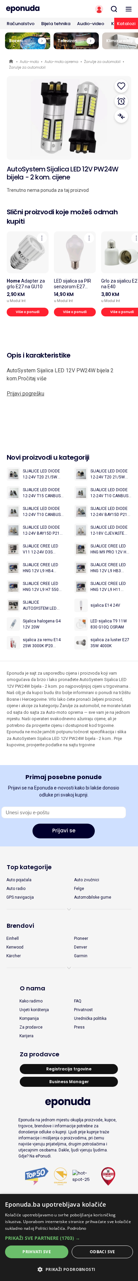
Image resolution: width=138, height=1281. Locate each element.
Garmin (80, 956)
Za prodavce (31, 1027)
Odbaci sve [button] (102, 1252)
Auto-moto (29, 61)
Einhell (12, 938)
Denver (80, 947)
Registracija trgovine (68, 1069)
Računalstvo (20, 23)
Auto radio (15, 888)
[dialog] (69, 1237)
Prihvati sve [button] (36, 1252)
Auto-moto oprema (61, 61)
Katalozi (126, 23)
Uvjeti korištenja (34, 1009)
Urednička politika (90, 1018)
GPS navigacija (20, 897)
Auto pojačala (18, 880)
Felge (79, 888)
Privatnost (83, 1009)
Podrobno (76, 1228)
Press (79, 1027)
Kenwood (14, 947)
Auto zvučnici (86, 880)
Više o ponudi (28, 311)
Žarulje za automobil (102, 61)
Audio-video (90, 23)
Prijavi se (63, 830)
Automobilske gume (92, 897)
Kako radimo (31, 1001)
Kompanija (29, 1018)
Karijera (26, 1036)
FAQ (77, 1001)
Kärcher (13, 956)
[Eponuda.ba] (34, 9)
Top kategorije (29, 867)
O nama (32, 988)
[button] (69, 1237)
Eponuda (11, 62)
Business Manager (69, 1081)
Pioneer (81, 938)
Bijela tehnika (55, 23)
